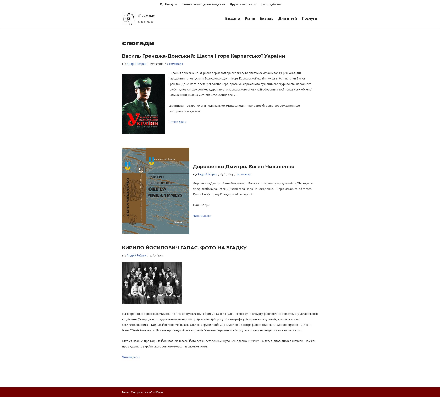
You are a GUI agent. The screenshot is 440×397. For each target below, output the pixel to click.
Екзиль (266, 18)
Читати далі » (177, 122)
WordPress (156, 392)
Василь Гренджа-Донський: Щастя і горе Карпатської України (203, 56)
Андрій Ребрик (136, 64)
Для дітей (287, 18)
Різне (250, 18)
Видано (232, 18)
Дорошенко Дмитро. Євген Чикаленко (243, 166)
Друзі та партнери (243, 4)
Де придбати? (271, 4)
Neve (125, 392)
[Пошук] (161, 4)
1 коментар (244, 174)
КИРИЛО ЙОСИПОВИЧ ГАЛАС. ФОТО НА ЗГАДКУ (184, 248)
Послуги (171, 4)
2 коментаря (175, 64)
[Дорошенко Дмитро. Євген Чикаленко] (155, 191)
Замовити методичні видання (203, 4)
